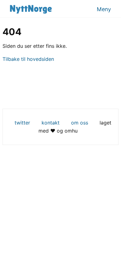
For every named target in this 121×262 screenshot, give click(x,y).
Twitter (22, 123)
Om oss (79, 123)
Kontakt (51, 123)
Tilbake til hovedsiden (28, 59)
